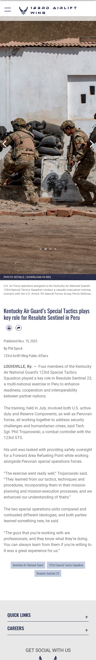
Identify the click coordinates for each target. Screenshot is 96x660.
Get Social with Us (48, 650)
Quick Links (19, 614)
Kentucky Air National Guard (28, 565)
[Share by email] (18, 328)
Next (91, 144)
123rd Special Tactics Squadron (66, 565)
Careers (15, 628)
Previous (5, 144)
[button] (8, 10)
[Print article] (9, 328)
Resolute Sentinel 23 (48, 573)
